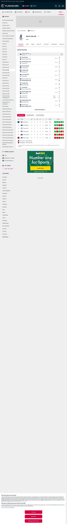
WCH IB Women (6, 114)
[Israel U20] (22, 128)
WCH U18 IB (5, 83)
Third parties (24, 501)
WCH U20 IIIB (5, 75)
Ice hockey (22, 30)
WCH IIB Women (6, 119)
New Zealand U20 (26, 138)
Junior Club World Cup (8, 100)
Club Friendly (5, 41)
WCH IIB (4, 51)
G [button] (46, 119)
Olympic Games (6, 28)
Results (39, 44)
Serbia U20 (26, 131)
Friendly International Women (7, 143)
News (32, 44)
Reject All (33, 516)
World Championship (7, 20)
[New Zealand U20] (22, 138)
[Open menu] (63, 6)
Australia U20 (26, 125)
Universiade (5, 106)
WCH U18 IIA (5, 86)
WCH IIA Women (6, 117)
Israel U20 (25, 128)
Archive (61, 44)
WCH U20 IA (5, 62)
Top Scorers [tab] (40, 115)
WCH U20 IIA (5, 67)
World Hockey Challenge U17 (6, 96)
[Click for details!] (40, 58)
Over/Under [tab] (30, 115)
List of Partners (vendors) (7, 507)
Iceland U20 (26, 134)
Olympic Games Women (8, 30)
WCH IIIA (4, 54)
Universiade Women (7, 146)
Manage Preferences (33, 521)
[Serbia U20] (22, 131)
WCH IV (4, 59)
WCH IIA (4, 49)
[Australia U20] (22, 125)
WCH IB (4, 46)
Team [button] (22, 119)
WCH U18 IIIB (5, 93)
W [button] (34, 119)
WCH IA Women (6, 111)
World (32, 30)
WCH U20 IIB (5, 70)
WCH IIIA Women (6, 122)
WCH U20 (4, 23)
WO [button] (37, 119)
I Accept (33, 512)
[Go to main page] (11, 6)
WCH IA (4, 44)
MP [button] (31, 119)
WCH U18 (4, 78)
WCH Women (5, 25)
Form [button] (58, 119)
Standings (54, 44)
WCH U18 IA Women (7, 130)
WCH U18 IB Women (7, 132)
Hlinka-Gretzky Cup (7, 109)
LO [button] (40, 119)
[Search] (56, 6)
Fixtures (46, 44)
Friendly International (7, 38)
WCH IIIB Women (6, 124)
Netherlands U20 (26, 122)
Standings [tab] (21, 115)
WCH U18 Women (7, 127)
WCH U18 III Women (7, 140)
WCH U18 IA (5, 80)
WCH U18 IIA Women (7, 135)
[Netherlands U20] (22, 122)
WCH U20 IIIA (5, 72)
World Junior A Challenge (6, 103)
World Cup (5, 33)
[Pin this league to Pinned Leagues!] (38, 36)
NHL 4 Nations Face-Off (8, 36)
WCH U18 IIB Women (7, 138)
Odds (27, 44)
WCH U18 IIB (5, 88)
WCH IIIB (4, 57)
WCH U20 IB (5, 65)
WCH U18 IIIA (5, 91)
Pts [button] (50, 119)
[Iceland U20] (22, 135)
